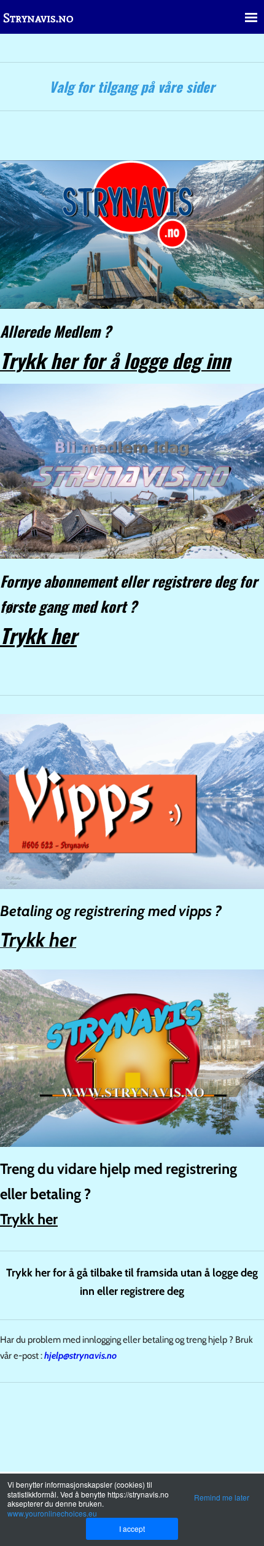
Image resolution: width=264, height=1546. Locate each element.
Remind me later (221, 1497)
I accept (132, 1528)
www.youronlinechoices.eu (52, 1513)
